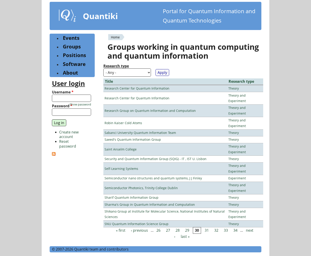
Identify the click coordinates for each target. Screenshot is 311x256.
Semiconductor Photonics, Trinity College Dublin (141, 188)
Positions (74, 55)
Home (115, 37)
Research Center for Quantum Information (137, 88)
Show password (80, 104)
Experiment (237, 178)
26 (158, 230)
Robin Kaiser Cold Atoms (123, 123)
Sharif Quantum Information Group (131, 197)
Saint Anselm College (121, 149)
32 (216, 230)
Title (109, 81)
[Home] (67, 17)
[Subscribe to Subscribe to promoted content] (54, 154)
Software (74, 64)
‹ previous (139, 230)
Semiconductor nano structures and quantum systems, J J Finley (153, 178)
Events (71, 37)
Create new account (69, 134)
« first (120, 230)
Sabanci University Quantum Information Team (140, 133)
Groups (72, 46)
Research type (116, 66)
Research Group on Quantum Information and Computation (150, 110)
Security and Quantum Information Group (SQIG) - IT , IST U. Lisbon (155, 159)
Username (63, 92)
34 (235, 230)
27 (168, 230)
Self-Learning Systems (121, 168)
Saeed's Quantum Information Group (133, 139)
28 (178, 230)
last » (185, 236)
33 (226, 230)
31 (207, 230)
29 (187, 230)
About (70, 72)
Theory (233, 88)
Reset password (67, 144)
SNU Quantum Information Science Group (136, 224)
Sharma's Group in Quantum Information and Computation (150, 204)
